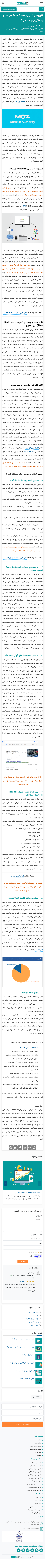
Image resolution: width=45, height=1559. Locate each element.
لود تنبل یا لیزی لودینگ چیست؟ (25, 1371)
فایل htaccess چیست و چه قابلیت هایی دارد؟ (21, 1347)
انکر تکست (39, 950)
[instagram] (23, 1550)
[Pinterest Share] (11, 1147)
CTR (24, 206)
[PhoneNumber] (41, 9)
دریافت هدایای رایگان (22, 1424)
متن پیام (39, 1216)
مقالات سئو (36, 1397)
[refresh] (31, 1256)
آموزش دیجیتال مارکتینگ (32, 1319)
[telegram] (28, 1550)
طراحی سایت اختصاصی (15, 313)
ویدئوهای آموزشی (34, 1322)
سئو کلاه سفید (29, 451)
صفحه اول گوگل (19, 101)
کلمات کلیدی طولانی (17, 876)
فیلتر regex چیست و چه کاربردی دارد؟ (27, 1192)
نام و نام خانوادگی (36, 1235)
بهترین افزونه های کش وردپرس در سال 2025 (22, 1363)
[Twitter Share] (15, 1147)
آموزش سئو (36, 1316)
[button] (39, 1183)
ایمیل (40, 1243)
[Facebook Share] (20, 1147)
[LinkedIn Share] (25, 1147)
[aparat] (32, 1550)
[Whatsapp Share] (34, 1147)
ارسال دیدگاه (22, 1262)
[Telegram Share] (30, 1147)
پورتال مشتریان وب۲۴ (9, 9)
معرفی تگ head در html (27, 1379)
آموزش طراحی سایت (33, 1313)
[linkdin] (37, 1550)
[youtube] (41, 1550)
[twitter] (19, 1550)
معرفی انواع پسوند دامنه (27, 1355)
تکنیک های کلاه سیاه (32, 448)
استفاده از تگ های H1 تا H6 (29, 1047)
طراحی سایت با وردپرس (15, 558)
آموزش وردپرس (35, 1325)
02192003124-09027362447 (31, 1529)
